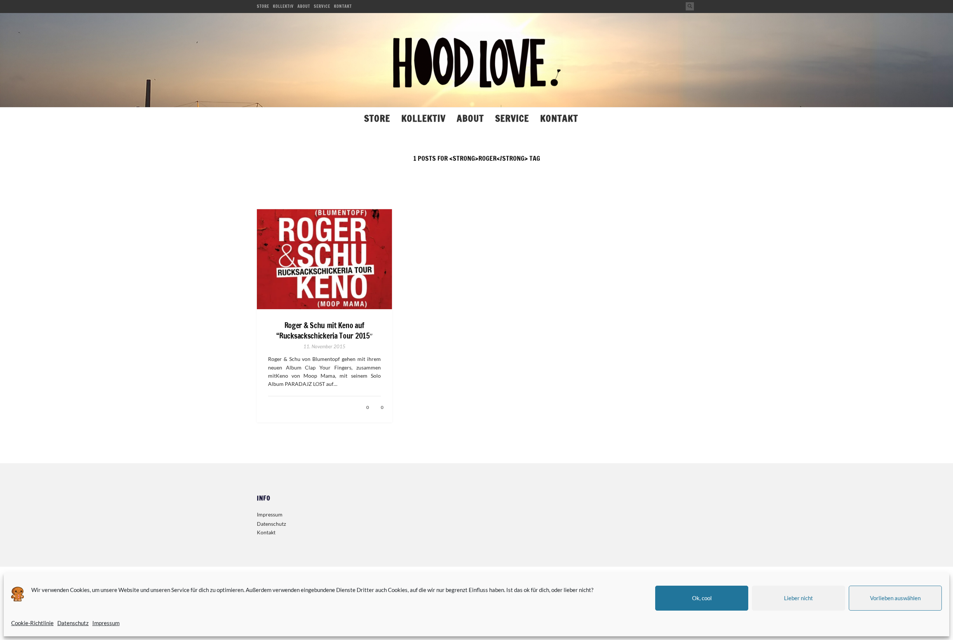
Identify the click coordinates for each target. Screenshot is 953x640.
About (303, 6)
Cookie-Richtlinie (32, 623)
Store (263, 6)
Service (322, 6)
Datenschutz (73, 623)
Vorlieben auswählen (895, 598)
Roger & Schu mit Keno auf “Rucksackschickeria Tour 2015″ (324, 330)
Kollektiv (283, 6)
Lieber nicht (798, 598)
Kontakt (343, 6)
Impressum (105, 623)
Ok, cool (702, 598)
